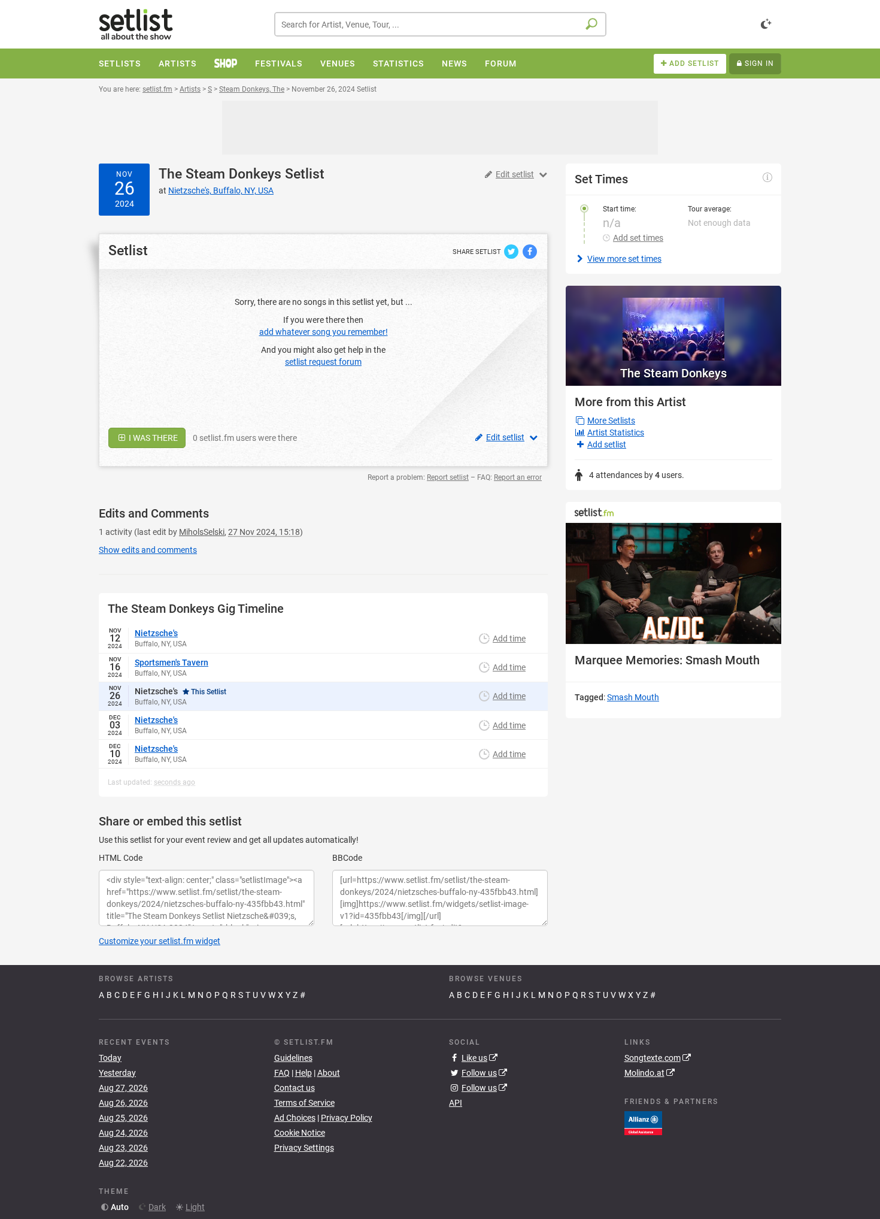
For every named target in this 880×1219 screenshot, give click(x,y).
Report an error (518, 477)
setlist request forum (323, 362)
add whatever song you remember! (323, 332)
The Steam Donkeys (220, 174)
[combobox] (440, 24)
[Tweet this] (512, 251)
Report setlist (448, 477)
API (455, 1103)
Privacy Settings (304, 1148)
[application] (673, 584)
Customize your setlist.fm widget (159, 941)
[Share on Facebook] (529, 251)
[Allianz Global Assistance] (643, 1122)
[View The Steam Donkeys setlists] (673, 323)
